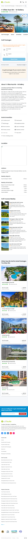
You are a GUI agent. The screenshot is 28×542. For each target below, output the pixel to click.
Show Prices (14, 59)
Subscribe (22, 414)
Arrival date (8, 48)
